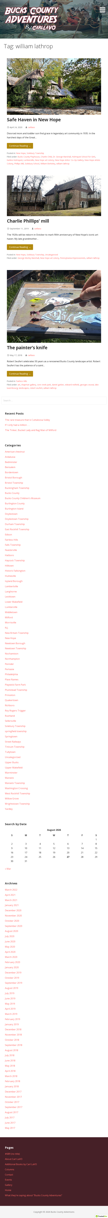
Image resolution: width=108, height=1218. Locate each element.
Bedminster (11, 462)
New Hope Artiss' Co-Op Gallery (69, 160)
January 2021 (12, 905)
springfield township (16, 731)
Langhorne (11, 591)
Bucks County (12, 493)
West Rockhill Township (17, 793)
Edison (8, 534)
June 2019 (10, 998)
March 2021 (11, 900)
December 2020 (13, 910)
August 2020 (11, 931)
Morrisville (10, 622)
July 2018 (9, 1055)
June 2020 (10, 941)
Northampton (12, 658)
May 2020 (10, 946)
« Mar (8, 868)
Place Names (11, 679)
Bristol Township (14, 482)
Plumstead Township (16, 689)
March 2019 (11, 1014)
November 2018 (13, 1034)
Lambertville (11, 586)
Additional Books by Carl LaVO (21, 1164)
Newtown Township (15, 648)
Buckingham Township (17, 488)
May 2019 (10, 1003)
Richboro (9, 705)
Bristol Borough (13, 477)
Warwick (9, 777)
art (19, 384)
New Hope (21, 153)
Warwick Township (15, 783)
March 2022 (11, 889)
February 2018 (12, 1081)
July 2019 (9, 993)
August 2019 (11, 988)
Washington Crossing (16, 788)
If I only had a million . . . (17, 424)
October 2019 (12, 977)
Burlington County (15, 503)
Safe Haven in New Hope (34, 120)
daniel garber (58, 384)
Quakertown (11, 700)
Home (8, 1190)
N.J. (6, 627)
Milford (9, 617)
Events (8, 1179)
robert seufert (36, 388)
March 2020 (11, 957)
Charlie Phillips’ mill (28, 221)
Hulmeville (10, 575)
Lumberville (29, 160)
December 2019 (13, 972)
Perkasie (9, 669)
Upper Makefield (13, 767)
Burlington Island (14, 508)
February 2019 (12, 1019)
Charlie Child (46, 156)
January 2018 (12, 1086)
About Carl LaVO (13, 1159)
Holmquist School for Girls (83, 156)
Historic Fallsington (15, 570)
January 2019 (12, 1024)
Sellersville (10, 720)
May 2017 (10, 1127)
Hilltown (9, 565)
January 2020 (12, 967)
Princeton (10, 695)
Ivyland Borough (13, 581)
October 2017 (12, 1102)
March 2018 (11, 1076)
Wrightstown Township (17, 803)
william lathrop (62, 163)
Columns (9, 1169)
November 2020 (13, 915)
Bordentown (11, 472)
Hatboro (9, 555)
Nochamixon (11, 653)
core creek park (44, 384)
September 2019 (13, 982)
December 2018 (13, 1029)
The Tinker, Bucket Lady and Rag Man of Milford (30, 430)
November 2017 (13, 1096)
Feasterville (11, 550)
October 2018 (12, 1039)
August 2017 (11, 1112)
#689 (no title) (12, 1153)
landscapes (24, 388)
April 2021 (10, 894)
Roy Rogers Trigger (15, 710)
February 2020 (12, 962)
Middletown (11, 612)
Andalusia (10, 456)
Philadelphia (11, 674)
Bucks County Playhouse (29, 156)
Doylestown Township (17, 518)
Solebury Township (35, 153)
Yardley (9, 808)
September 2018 (13, 1045)
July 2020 (9, 936)
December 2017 (13, 1091)
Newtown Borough (15, 643)
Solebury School (32, 163)
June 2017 (10, 1122)
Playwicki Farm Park (15, 684)
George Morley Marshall (28, 258)
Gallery (8, 1184)
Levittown (10, 596)
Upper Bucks (12, 762)
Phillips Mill (19, 163)
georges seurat (87, 384)
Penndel (9, 664)
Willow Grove (12, 798)
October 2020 (12, 920)
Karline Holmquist (14, 160)
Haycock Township (15, 560)
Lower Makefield (13, 601)
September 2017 (13, 1107)
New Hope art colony (44, 160)
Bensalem (10, 467)
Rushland (10, 715)
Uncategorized (51, 254)
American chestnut (15, 451)
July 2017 (9, 1117)
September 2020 (13, 926)
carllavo (31, 127)
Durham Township (15, 524)
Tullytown (10, 752)
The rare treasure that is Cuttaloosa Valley (27, 419)
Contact (9, 1174)
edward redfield (72, 384)
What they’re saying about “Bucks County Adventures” (33, 1195)
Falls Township (13, 544)
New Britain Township (17, 632)
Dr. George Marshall (62, 156)
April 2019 (10, 1008)
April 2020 (10, 951)
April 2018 (10, 1071)
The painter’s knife (27, 347)
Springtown (11, 736)
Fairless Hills (21, 381)
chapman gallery (28, 384)
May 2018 (10, 1065)
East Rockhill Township (17, 529)
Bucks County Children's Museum (22, 498)
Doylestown (11, 513)
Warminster (11, 772)
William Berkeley (47, 163)
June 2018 (10, 1060)
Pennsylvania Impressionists (72, 258)
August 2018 (11, 1050)
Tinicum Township (14, 746)
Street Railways (13, 741)
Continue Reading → (20, 145)
